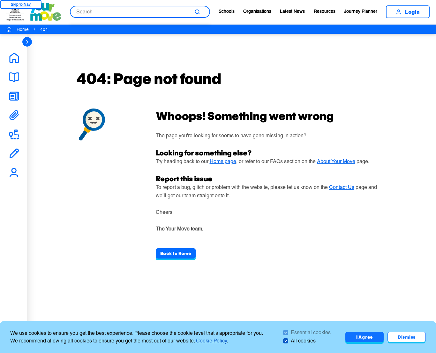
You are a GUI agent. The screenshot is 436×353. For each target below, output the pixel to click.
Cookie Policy (211, 340)
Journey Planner (360, 11)
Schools (227, 11)
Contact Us (341, 187)
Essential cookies (311, 332)
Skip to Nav (21, 4)
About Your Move (336, 161)
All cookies (303, 340)
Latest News (292, 11)
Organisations (257, 11)
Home (23, 29)
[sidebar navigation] (27, 42)
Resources (324, 11)
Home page (223, 161)
